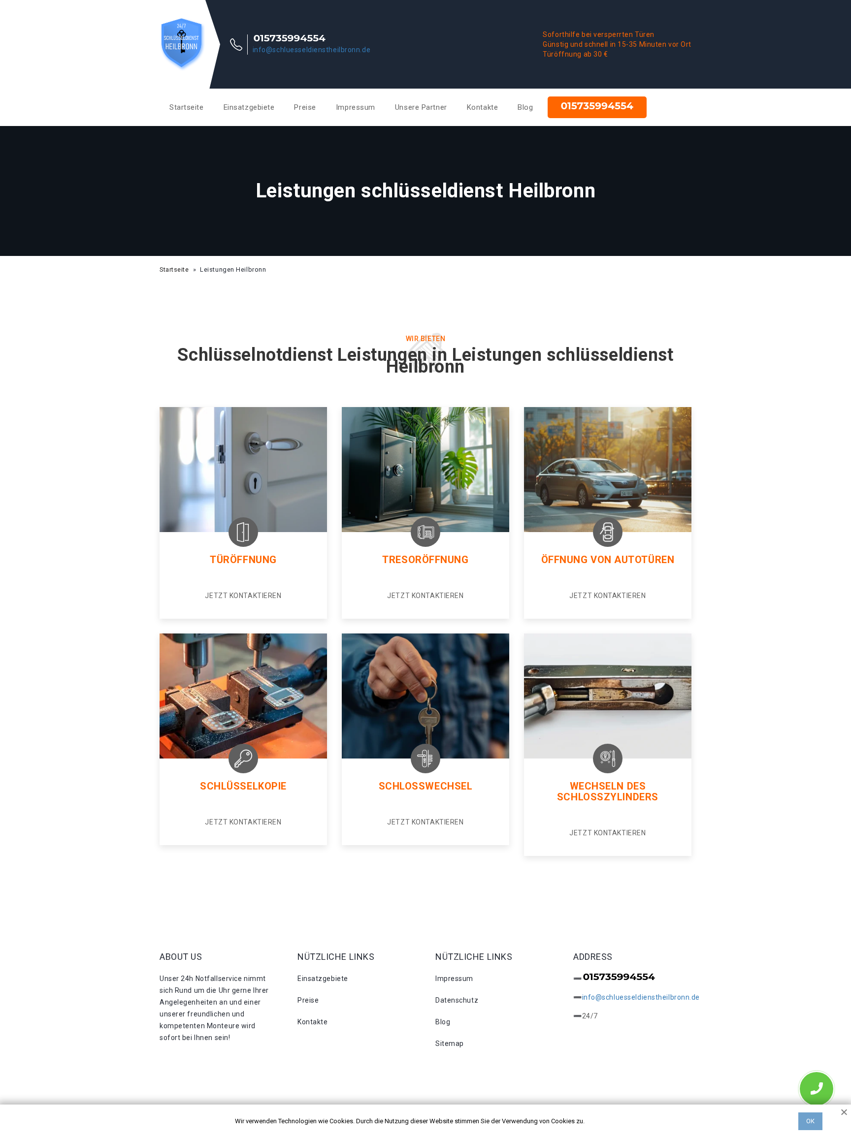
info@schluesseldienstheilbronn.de (311, 50)
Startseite (186, 107)
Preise (305, 107)
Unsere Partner (421, 107)
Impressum (355, 107)
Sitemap (449, 1043)
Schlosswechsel (426, 786)
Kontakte (482, 107)
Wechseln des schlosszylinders (607, 791)
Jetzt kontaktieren (243, 596)
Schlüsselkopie (243, 786)
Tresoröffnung (425, 559)
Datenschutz (456, 1000)
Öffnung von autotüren (608, 559)
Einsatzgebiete (249, 107)
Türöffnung (243, 559)
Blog (525, 107)
